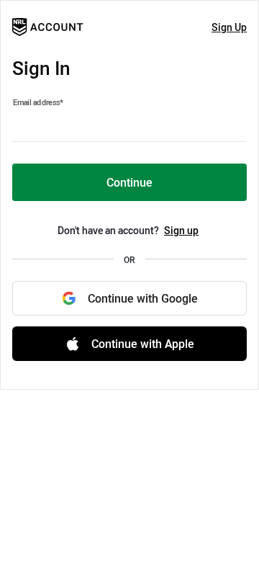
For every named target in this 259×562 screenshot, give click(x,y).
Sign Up (229, 27)
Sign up (181, 230)
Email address (38, 102)
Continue (129, 182)
